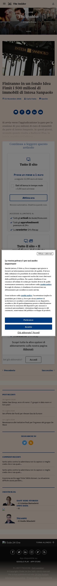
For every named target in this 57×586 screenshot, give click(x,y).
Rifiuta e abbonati (45, 254)
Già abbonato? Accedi (29, 332)
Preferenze (28, 320)
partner (40, 298)
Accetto (28, 327)
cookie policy (45, 284)
